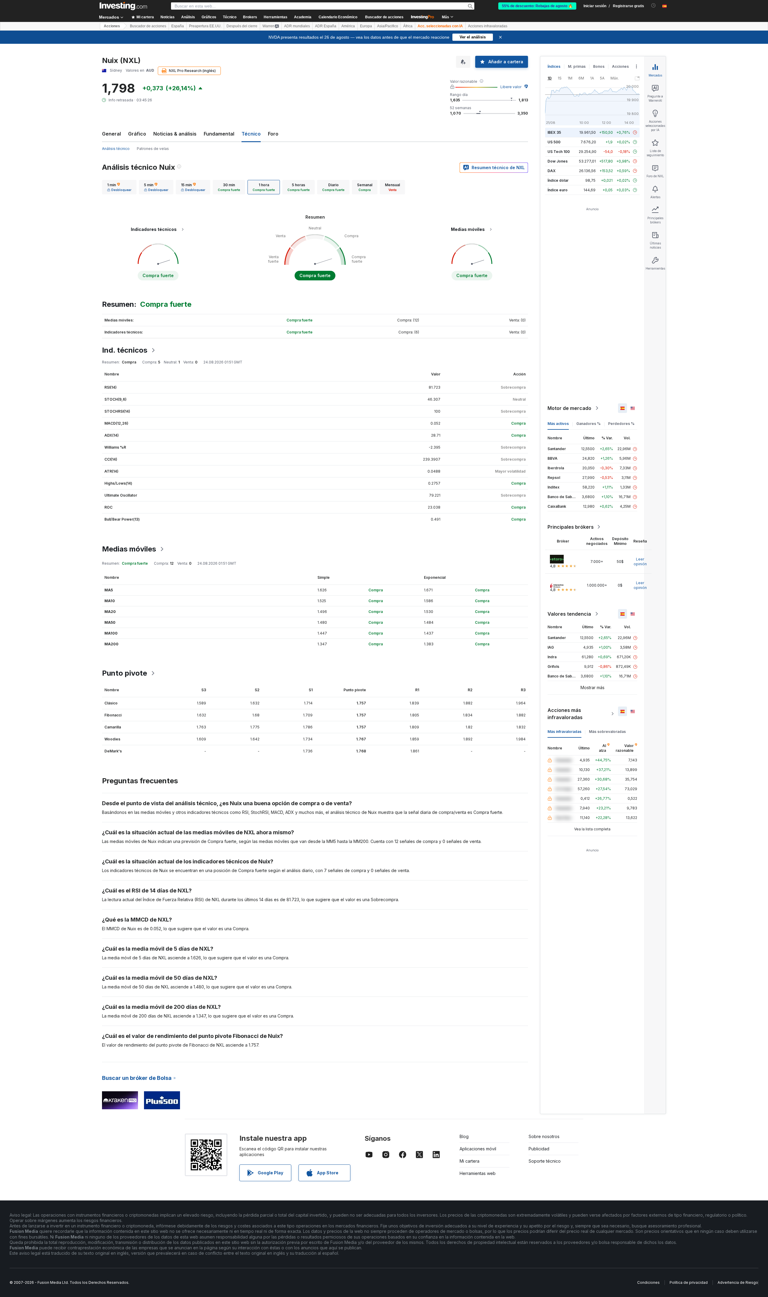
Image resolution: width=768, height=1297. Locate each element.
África (407, 26)
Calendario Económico (338, 17)
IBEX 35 (554, 132)
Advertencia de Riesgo (738, 1282)
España (177, 26)
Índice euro (558, 190)
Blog (464, 1136)
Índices (554, 66)
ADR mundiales (297, 26)
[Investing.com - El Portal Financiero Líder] (123, 6)
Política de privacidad (689, 1282)
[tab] (119, 187)
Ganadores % (588, 423)
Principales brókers (571, 527)
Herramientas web (478, 1173)
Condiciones (648, 1282)
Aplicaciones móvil (478, 1148)
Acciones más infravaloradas (565, 713)
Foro (273, 134)
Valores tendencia (569, 614)
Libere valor (510, 87)
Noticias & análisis (174, 134)
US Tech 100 (559, 151)
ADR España (325, 26)
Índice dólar (558, 180)
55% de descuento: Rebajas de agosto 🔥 (537, 6)
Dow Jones (558, 161)
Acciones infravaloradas (487, 26)
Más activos (558, 423)
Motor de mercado (569, 408)
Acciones (112, 26)
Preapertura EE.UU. (205, 26)
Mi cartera (469, 1161)
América (348, 26)
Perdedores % (621, 423)
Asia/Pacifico (387, 26)
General (111, 134)
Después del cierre (241, 26)
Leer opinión (640, 561)
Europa (366, 26)
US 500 (554, 142)
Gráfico (137, 134)
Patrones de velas (153, 148)
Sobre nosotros (544, 1136)
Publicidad (539, 1148)
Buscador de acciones (384, 17)
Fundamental (219, 134)
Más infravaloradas (564, 731)
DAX (552, 171)
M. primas (577, 66)
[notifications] (653, 5)
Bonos (598, 66)
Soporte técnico (545, 1161)
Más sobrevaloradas (607, 731)
